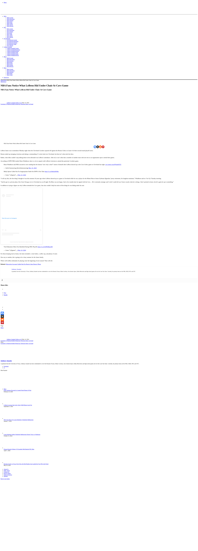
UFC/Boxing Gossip (12, 40)
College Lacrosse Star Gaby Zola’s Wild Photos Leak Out (18, 405)
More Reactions (11, 70)
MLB (5, 56)
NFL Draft (9, 33)
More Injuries (10, 72)
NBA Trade (10, 23)
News (4, 81)
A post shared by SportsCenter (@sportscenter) (21, 242)
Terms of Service (8, 474)
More (5, 68)
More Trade (10, 75)
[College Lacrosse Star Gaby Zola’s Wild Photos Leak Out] (12, 403)
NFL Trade (9, 34)
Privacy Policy (7, 473)
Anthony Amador (11, 102)
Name (10, 534)
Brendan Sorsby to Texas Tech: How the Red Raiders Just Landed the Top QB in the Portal (26, 464)
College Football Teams (12, 54)
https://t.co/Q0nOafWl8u (52, 171)
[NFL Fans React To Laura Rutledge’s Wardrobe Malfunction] (12, 418)
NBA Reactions (11, 19)
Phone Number (34, 534)
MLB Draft (9, 62)
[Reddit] (100, 146)
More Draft (9, 73)
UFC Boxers (10, 45)
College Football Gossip (13, 48)
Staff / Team (7, 470)
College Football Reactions (13, 49)
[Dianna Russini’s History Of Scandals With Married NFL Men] (12, 448)
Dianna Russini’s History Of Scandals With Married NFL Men (19, 449)
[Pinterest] (103, 146)
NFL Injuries (10, 31)
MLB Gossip (10, 58)
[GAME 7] (7, 11)
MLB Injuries (10, 61)
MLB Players (10, 66)
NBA (5, 16)
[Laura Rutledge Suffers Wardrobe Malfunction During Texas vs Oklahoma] (12, 433)
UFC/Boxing (7, 38)
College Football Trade (12, 52)
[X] (97, 146)
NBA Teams (10, 24)
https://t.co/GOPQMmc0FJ (45, 247)
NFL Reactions (10, 30)
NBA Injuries (10, 20)
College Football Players (13, 55)
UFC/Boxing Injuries (12, 42)
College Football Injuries (13, 51)
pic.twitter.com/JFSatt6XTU (113, 164)
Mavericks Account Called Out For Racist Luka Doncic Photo (23, 264)
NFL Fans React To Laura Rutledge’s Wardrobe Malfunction (18, 419)
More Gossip (10, 69)
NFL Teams (10, 35)
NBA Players (10, 26)
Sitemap (6, 476)
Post (5, 293)
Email (21, 534)
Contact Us (6, 472)
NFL (5, 27)
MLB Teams (10, 65)
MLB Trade (10, 63)
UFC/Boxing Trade (11, 44)
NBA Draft (9, 22)
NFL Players (10, 37)
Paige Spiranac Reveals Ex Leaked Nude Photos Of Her (17, 390)
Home (2, 80)
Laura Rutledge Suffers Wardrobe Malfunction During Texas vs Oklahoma (22, 434)
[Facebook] (95, 146)
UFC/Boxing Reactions (12, 41)
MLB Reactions (11, 59)
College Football (8, 47)
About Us (6, 469)
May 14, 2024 (33, 168)
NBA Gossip (10, 17)
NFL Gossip (10, 29)
